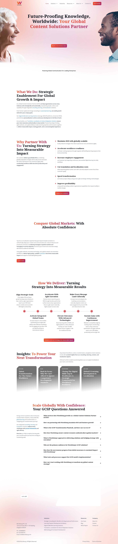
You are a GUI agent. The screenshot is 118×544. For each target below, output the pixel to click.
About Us (78, 3)
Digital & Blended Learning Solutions (28, 116)
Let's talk (24, 496)
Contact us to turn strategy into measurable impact (59, 340)
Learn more (21, 261)
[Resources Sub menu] (73, 3)
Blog (82, 523)
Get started (97, 3)
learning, (40, 107)
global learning (20, 419)
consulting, (35, 107)
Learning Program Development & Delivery (55, 523)
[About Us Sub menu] (82, 3)
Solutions (53, 3)
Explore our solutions (62, 193)
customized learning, (46, 111)
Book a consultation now (59, 46)
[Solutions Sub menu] (56, 3)
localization (48, 107)
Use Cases (83, 521)
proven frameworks (31, 428)
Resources (69, 3)
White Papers (84, 525)
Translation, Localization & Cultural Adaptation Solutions (58, 527)
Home (47, 3)
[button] (72, 416)
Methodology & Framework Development (54, 530)
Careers (94, 523)
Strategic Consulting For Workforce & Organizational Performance (61, 521)
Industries (62, 3)
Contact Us (88, 3)
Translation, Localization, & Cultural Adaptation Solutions (42, 121)
